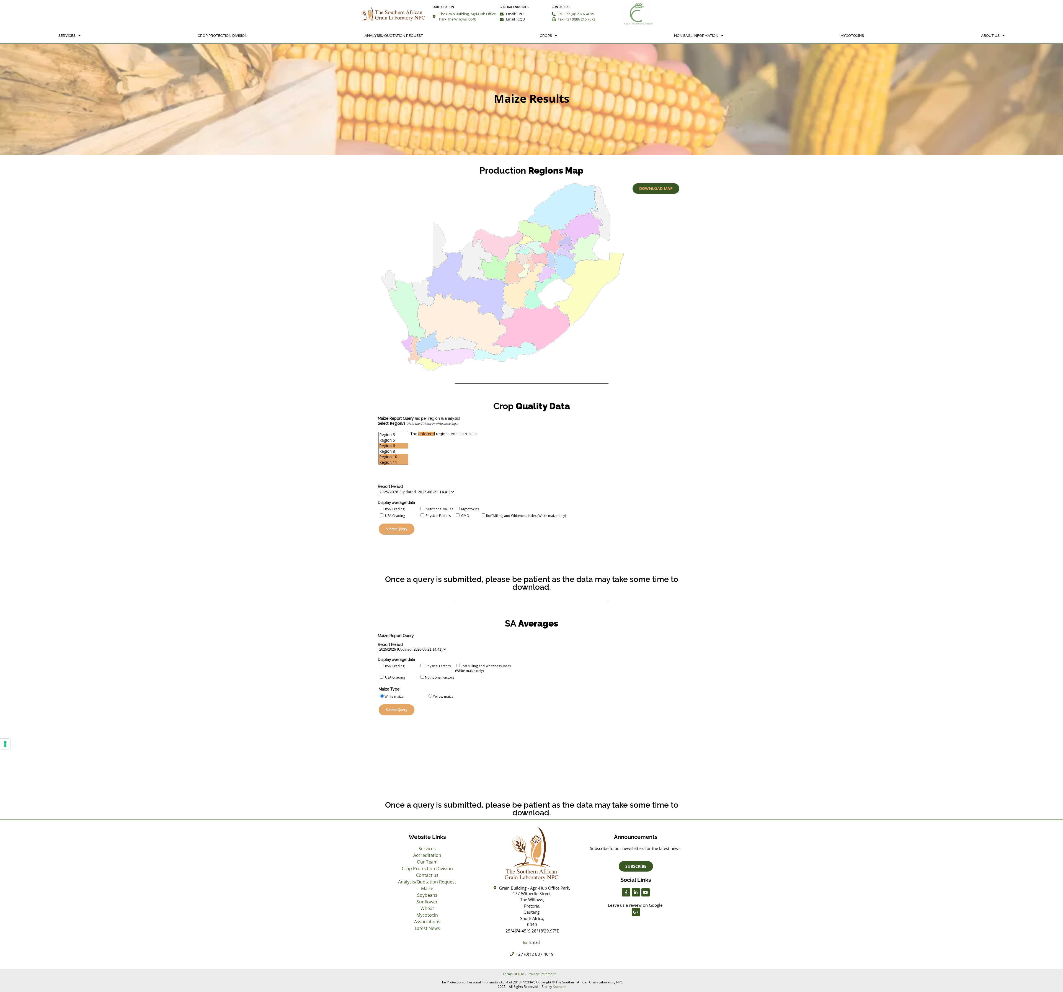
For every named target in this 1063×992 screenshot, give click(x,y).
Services (67, 36)
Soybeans (427, 895)
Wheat (427, 908)
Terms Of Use (513, 974)
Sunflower (427, 902)
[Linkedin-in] (636, 892)
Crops (546, 36)
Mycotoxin (427, 915)
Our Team (427, 862)
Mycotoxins (852, 36)
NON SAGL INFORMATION (696, 36)
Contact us (427, 875)
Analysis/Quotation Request (394, 36)
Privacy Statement (542, 974)
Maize (427, 888)
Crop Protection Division (222, 36)
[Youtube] (645, 892)
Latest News (427, 928)
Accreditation (427, 855)
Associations (427, 922)
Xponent (559, 986)
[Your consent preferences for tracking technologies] (5, 744)
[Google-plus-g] (636, 912)
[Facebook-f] (626, 892)
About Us (990, 36)
